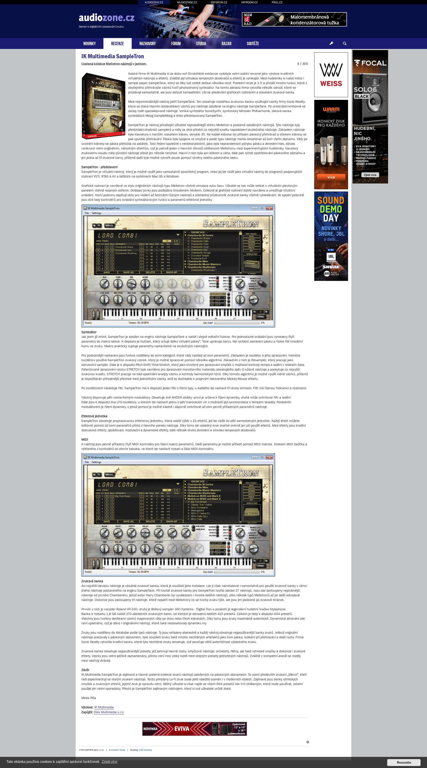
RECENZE (117, 43)
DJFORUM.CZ (219, 2)
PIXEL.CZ (277, 2)
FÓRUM (176, 43)
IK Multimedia (104, 707)
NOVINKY (89, 43)
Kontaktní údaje (117, 750)
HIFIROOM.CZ (249, 2)
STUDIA (201, 43)
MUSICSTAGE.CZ (187, 2)
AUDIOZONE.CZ (154, 2)
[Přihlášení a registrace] (331, 43)
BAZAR (226, 43)
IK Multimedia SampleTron (112, 56)
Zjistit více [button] (109, 762)
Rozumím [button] (404, 762)
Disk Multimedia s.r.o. (109, 712)
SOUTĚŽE (253, 43)
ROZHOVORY (147, 43)
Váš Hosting (145, 750)
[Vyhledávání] (344, 43)
